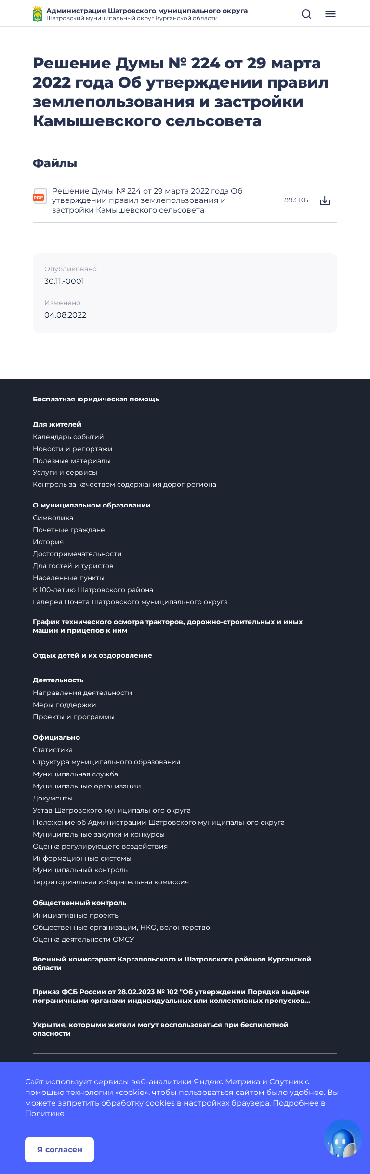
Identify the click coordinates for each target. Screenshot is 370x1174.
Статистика (53, 750)
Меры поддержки (64, 704)
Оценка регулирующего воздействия (100, 846)
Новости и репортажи (73, 448)
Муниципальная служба (75, 774)
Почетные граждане (69, 529)
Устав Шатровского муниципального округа (112, 810)
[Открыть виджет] (343, 1138)
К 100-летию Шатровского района (93, 590)
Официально (56, 738)
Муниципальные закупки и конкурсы (99, 834)
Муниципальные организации (87, 786)
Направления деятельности (82, 692)
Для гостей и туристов (73, 565)
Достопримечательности (77, 553)
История (48, 541)
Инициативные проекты (76, 915)
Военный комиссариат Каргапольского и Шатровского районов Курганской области (172, 963)
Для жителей (57, 424)
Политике (45, 1113)
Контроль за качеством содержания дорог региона (124, 484)
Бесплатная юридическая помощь (96, 399)
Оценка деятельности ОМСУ (83, 939)
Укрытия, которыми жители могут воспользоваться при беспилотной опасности (161, 1029)
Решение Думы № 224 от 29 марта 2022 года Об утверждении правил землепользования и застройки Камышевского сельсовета (147, 200)
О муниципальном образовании (92, 505)
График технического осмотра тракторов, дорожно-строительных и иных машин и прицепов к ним (168, 626)
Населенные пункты (69, 578)
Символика (53, 517)
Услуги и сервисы (65, 472)
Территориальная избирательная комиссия (111, 882)
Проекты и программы (74, 716)
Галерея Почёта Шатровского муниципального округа (130, 602)
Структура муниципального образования (106, 762)
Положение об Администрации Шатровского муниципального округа (159, 822)
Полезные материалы (72, 460)
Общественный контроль (79, 903)
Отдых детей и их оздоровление (92, 656)
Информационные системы (82, 858)
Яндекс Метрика (227, 1081)
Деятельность (58, 680)
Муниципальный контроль (80, 870)
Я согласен (59, 1149)
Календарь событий (68, 436)
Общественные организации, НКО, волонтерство (121, 927)
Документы (53, 798)
